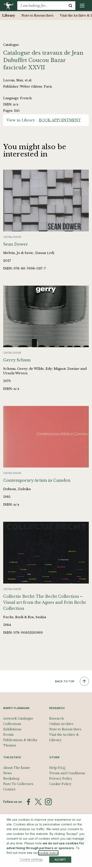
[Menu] (82, 5)
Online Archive (61, 724)
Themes (9, 745)
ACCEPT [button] (60, 859)
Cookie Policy (60, 784)
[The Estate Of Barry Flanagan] (10, 5)
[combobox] (41, 5)
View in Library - (43, 120)
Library (8, 15)
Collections (12, 724)
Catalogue (11, 45)
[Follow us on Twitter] (38, 802)
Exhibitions (12, 729)
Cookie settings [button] (31, 859)
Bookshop (11, 778)
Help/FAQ (57, 768)
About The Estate (16, 768)
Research (56, 718)
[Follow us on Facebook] (28, 802)
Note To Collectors (18, 784)
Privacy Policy (60, 778)
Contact (9, 789)
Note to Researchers (37, 15)
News (7, 773)
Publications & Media (20, 740)
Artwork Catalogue (18, 718)
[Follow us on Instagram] (48, 801)
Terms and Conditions (67, 773)
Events (8, 735)
